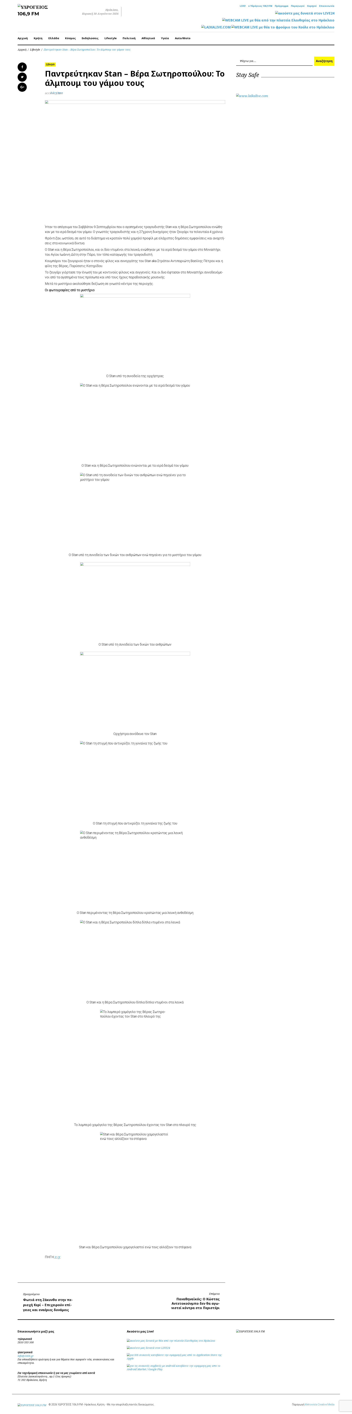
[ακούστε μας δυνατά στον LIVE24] (304, 13)
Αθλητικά (148, 38)
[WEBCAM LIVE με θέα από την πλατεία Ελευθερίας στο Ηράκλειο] (278, 20)
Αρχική (23, 38)
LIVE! (243, 6)
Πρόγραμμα (281, 6)
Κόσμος (70, 38)
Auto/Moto (182, 38)
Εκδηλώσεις (90, 38)
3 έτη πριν (56, 92)
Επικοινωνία (326, 6)
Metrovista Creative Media (319, 1404)
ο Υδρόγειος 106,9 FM (260, 6)
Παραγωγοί (298, 6)
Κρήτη (38, 38)
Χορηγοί (312, 6)
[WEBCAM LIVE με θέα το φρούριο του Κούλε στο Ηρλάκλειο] (282, 27)
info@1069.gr (26, 1356)
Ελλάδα (53, 38)
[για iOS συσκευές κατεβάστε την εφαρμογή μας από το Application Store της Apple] (176, 1358)
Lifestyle (110, 38)
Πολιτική (129, 38)
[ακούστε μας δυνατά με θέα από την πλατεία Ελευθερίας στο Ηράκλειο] (171, 1340)
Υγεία (165, 38)
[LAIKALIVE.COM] (216, 27)
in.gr (57, 1257)
